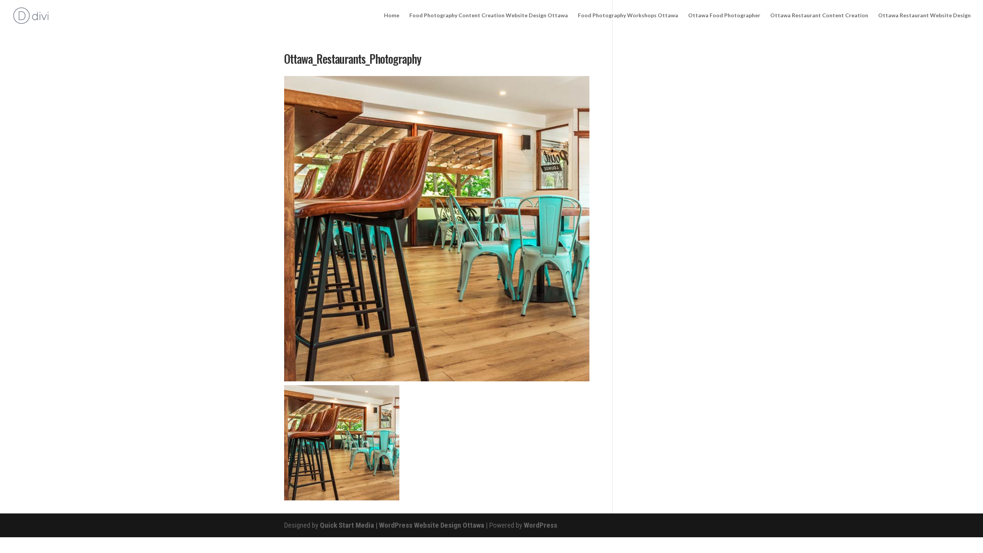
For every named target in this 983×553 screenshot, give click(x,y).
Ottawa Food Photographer (724, 15)
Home (391, 15)
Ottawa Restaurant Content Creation (819, 15)
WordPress (540, 525)
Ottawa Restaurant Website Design (924, 15)
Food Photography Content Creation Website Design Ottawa (488, 15)
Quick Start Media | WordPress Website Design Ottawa (402, 525)
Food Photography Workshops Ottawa (628, 15)
